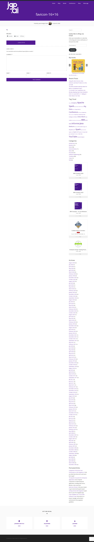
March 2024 (72, 307)
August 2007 (72, 438)
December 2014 (73, 412)
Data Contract (71, 114)
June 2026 (71, 266)
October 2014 (72, 414)
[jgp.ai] (12, 13)
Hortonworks (78, 120)
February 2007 (72, 444)
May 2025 (71, 287)
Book (73, 109)
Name (8, 73)
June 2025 (71, 285)
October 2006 (72, 451)
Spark (78, 129)
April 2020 (71, 351)
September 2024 (73, 298)
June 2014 (71, 418)
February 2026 (72, 274)
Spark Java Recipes (73, 487)
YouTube (73, 136)
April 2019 (71, 355)
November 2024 (73, 294)
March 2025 (72, 288)
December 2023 (73, 311)
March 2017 (72, 385)
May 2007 (71, 440)
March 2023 (72, 320)
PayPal (81, 126)
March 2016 (72, 405)
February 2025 (72, 290)
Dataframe (76, 114)
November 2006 (73, 449)
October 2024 (72, 296)
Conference (73, 112)
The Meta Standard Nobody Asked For (78, 86)
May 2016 (71, 401)
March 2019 (72, 357)
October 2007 (72, 436)
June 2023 (71, 316)
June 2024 (71, 303)
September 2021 (73, 340)
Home (53, 3)
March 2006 (72, 462)
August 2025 (72, 281)
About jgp (85, 3)
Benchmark (76, 106)
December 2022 (73, 325)
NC (79, 126)
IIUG (70, 124)
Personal (71, 152)
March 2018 (72, 374)
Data (81, 112)
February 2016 (72, 407)
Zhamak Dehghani (80, 137)
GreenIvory (74, 120)
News (70, 150)
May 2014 (71, 420)
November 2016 (73, 390)
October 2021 (72, 338)
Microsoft (76, 126)
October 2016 (72, 392)
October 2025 (72, 279)
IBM (83, 119)
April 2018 (71, 372)
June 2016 (71, 399)
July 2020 (71, 346)
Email (28, 73)
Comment (9, 54)
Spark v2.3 (81, 132)
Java (81, 123)
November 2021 (73, 336)
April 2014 (71, 422)
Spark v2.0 (71, 132)
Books (64, 3)
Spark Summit (83, 129)
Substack (73, 134)
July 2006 (71, 457)
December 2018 (73, 362)
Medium (71, 126)
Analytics (74, 103)
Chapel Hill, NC (78, 109)
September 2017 (73, 377)
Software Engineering (74, 154)
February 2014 (72, 425)
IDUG (86, 120)
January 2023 (72, 324)
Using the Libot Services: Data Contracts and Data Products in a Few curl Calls (78, 82)
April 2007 (71, 442)
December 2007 (73, 435)
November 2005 (73, 464)
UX (77, 134)
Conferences (72, 3)
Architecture (72, 143)
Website (49, 73)
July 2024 (71, 301)
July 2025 (71, 283)
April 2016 (71, 403)
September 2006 (73, 453)
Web (80, 134)
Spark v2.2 (76, 132)
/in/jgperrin (47, 523)
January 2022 (72, 333)
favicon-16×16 (21, 42)
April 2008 (71, 433)
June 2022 (71, 329)
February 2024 (72, 309)
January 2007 (72, 446)
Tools (76, 134)
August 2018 (72, 368)
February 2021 (72, 344)
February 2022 (72, 331)
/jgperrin (74, 523)
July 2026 (71, 264)
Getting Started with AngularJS (76, 490)
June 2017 (71, 381)
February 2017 (72, 386)
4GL (69, 103)
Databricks (84, 112)
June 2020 (71, 348)
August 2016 (72, 396)
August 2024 (72, 299)
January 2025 (72, 292)
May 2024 (71, 305)
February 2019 (72, 359)
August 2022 (72, 327)
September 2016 (73, 394)
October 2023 (72, 312)
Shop (79, 3)
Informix (75, 123)
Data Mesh (81, 117)
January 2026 (72, 275)
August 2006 (72, 455)
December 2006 (73, 448)
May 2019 (71, 353)
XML (81, 134)
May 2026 (71, 268)
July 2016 (71, 398)
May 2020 (71, 349)
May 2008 (71, 431)
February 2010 (72, 429)
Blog (59, 3)
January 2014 (72, 427)
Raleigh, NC (85, 126)
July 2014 (71, 416)
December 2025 (73, 277)
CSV (79, 112)
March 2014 (72, 423)
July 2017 (71, 379)
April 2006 (71, 461)
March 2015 (72, 411)
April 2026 (71, 270)
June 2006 (71, 459)
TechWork (71, 156)
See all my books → (73, 75)
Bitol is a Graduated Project (75, 88)
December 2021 (73, 335)
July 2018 (71, 370)
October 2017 (72, 375)
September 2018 (73, 366)
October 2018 (72, 364)
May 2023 (71, 318)
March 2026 (72, 272)
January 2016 (72, 409)
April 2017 (71, 383)
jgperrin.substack (19, 523)
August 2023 (72, 314)
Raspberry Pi (72, 129)
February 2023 (72, 322)
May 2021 (71, 342)
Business (71, 145)
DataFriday (81, 114)
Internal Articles (72, 149)
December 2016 (73, 388)
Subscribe (72, 50)
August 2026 (72, 262)
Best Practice (81, 106)
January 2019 (72, 361)
